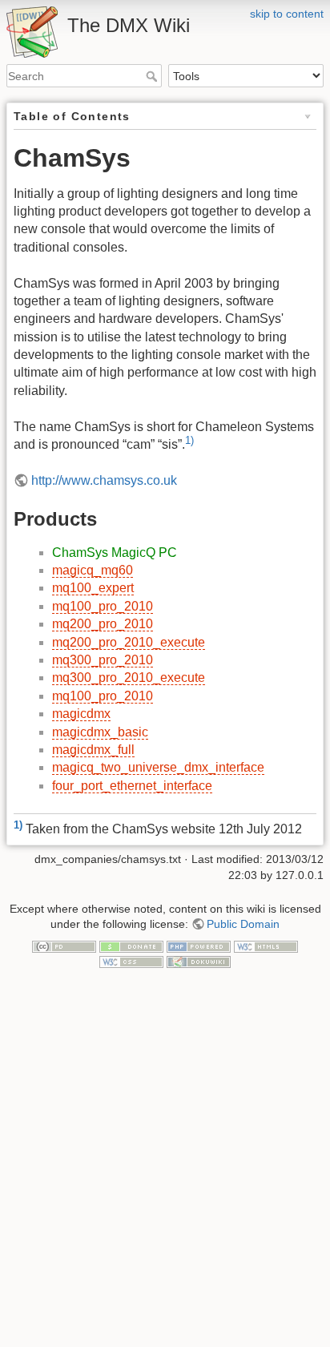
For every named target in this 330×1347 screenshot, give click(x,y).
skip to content (287, 13)
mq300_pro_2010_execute (128, 677)
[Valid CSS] (131, 961)
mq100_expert (93, 588)
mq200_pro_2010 (102, 624)
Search (153, 76)
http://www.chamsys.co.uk (104, 480)
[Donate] (131, 945)
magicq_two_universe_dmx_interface (158, 767)
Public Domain (243, 923)
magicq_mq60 (92, 570)
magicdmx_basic (100, 732)
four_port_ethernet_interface (132, 785)
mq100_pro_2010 (102, 606)
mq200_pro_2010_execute (128, 642)
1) (189, 440)
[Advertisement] (165, 1174)
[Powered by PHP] (199, 945)
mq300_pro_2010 (102, 660)
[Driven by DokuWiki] (199, 961)
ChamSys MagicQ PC (114, 552)
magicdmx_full (93, 749)
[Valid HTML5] (266, 945)
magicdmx (81, 713)
